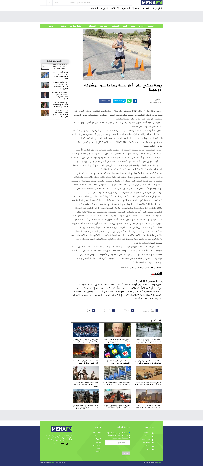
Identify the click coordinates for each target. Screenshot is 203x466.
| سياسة (104, 26)
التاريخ (158, 99)
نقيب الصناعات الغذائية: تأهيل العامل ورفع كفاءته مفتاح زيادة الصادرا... (60, 95)
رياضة (49, 26)
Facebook (147, 432)
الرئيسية (157, 8)
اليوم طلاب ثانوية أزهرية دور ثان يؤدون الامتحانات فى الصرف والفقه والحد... (117, 406)
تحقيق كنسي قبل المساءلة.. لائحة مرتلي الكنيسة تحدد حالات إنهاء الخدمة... (147, 406)
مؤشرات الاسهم (131, 8)
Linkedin (147, 446)
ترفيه (60, 26)
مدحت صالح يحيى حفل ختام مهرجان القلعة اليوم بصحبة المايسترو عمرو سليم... (60, 113)
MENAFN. (53, 462)
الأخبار (146, 8)
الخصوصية (98, 436)
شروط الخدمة (97, 432)
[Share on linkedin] (135, 101)
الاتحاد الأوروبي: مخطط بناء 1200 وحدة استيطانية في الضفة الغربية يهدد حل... (116, 383)
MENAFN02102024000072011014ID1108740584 (142, 268)
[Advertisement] (101, 17)
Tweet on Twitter (118, 100)
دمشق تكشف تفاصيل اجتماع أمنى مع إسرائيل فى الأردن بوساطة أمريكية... (148, 362)
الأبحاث (115, 8)
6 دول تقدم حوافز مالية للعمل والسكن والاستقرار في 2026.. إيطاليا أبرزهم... (85, 340)
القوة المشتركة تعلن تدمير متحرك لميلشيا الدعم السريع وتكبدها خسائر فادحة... (86, 384)
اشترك (126, 453)
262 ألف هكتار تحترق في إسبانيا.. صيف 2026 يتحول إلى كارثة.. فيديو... (85, 362)
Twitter (147, 436)
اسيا (123, 26)
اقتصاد (88, 26)
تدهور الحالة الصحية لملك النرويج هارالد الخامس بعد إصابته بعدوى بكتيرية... (116, 340)
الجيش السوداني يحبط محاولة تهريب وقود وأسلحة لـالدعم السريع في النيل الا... (147, 383)
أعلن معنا (98, 442)
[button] (49, 2)
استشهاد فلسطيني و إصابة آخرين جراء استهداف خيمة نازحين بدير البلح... (85, 406)
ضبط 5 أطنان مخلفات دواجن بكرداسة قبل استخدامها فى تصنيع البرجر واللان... (60, 85)
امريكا (149, 26)
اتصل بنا (98, 439)
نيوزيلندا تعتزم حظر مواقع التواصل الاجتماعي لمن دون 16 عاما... (118, 362)
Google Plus (146, 439)
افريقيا (114, 26)
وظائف (99, 448)
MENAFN (137, 111)
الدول (105, 8)
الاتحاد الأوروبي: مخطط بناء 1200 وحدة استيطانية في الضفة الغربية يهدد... (60, 75)
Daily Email (146, 443)
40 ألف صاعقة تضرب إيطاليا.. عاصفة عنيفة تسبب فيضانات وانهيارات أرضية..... (147, 340)
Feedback (98, 451)
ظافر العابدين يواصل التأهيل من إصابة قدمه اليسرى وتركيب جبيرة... (60, 104)
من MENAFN (97, 445)
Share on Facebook (105, 100)
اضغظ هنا (56, 444)
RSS (148, 449)
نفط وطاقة (73, 26)
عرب (131, 26)
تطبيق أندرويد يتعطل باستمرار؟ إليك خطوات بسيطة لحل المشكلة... (60, 66)
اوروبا (139, 26)
